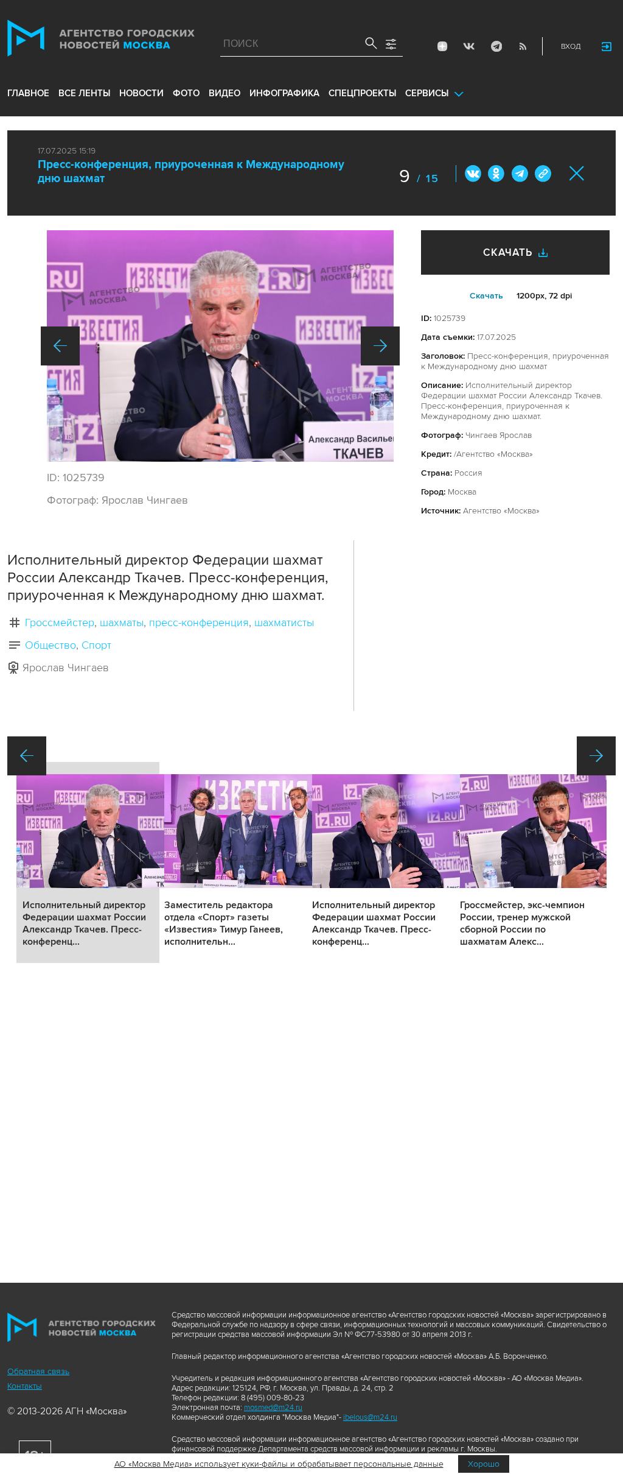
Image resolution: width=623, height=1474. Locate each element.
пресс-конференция (199, 622)
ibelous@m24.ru (370, 1417)
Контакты (24, 1386)
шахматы (122, 622)
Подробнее (87, 862)
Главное (28, 93)
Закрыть (577, 173)
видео (224, 93)
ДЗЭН (442, 46)
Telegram (496, 46)
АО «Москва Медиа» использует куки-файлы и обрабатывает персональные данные (279, 1464)
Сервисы (426, 93)
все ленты (84, 93)
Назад (60, 345)
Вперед (380, 345)
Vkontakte (469, 46)
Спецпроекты (362, 93)
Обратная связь (38, 1371)
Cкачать (486, 296)
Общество (50, 645)
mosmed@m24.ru (273, 1407)
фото (186, 93)
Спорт (96, 645)
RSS (522, 46)
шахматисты (284, 622)
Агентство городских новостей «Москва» (101, 40)
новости (141, 93)
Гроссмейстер (59, 622)
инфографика (284, 93)
